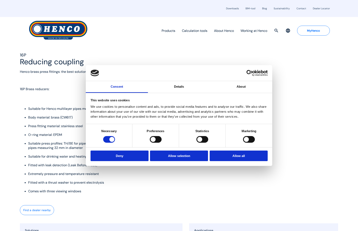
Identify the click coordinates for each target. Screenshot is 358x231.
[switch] (156, 139)
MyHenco (313, 30)
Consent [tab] (117, 86)
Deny (119, 156)
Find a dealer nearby (37, 210)
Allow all (238, 156)
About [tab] (241, 86)
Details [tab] (179, 86)
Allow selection (179, 156)
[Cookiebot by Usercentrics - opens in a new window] (249, 73)
